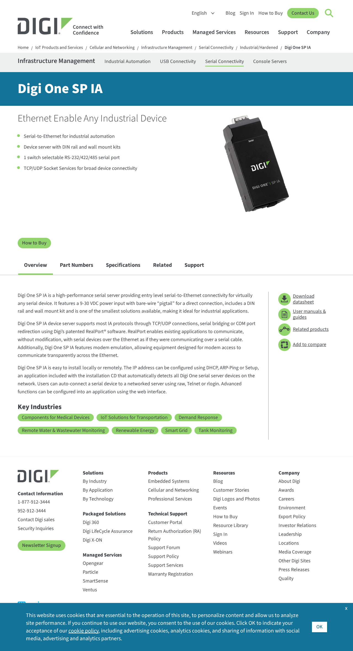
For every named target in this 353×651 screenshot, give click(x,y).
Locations (289, 543)
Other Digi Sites (295, 560)
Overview (35, 265)
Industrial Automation (128, 61)
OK (319, 626)
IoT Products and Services (59, 48)
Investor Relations (297, 525)
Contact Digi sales (36, 519)
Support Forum (164, 547)
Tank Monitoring (215, 430)
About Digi (289, 481)
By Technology (98, 499)
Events (220, 507)
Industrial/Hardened (259, 48)
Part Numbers (76, 265)
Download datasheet (303, 299)
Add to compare (309, 344)
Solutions (141, 32)
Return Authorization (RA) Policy (174, 535)
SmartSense (95, 581)
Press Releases (294, 569)
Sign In (247, 13)
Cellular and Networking (112, 48)
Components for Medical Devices (56, 417)
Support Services (165, 565)
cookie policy (83, 631)
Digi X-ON (92, 540)
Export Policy (292, 516)
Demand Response (198, 417)
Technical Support (167, 514)
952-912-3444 (32, 510)
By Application (98, 490)
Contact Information (40, 494)
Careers (286, 499)
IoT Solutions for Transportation (134, 417)
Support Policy (163, 556)
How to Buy (270, 13)
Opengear (93, 563)
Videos (220, 543)
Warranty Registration (170, 574)
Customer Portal (165, 522)
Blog (230, 13)
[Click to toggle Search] (329, 13)
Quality (286, 578)
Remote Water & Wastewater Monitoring (63, 430)
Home (23, 48)
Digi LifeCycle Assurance (108, 531)
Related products (311, 329)
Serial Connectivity (216, 48)
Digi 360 (91, 522)
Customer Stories (231, 490)
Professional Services (170, 499)
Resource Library (230, 525)
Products (173, 32)
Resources (257, 32)
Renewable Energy (135, 430)
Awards (286, 490)
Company (318, 32)
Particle (90, 572)
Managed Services (214, 32)
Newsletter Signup (41, 545)
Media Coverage (295, 552)
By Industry (94, 481)
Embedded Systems (168, 481)
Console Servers (270, 61)
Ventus (90, 589)
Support (288, 32)
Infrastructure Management (166, 48)
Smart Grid (176, 430)
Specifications (123, 265)
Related (162, 265)
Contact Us (303, 13)
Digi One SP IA (298, 48)
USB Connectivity (178, 61)
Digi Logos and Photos (236, 499)
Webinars (222, 552)
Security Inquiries (36, 528)
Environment (292, 507)
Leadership (290, 534)
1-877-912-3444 (34, 502)
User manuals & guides (309, 314)
